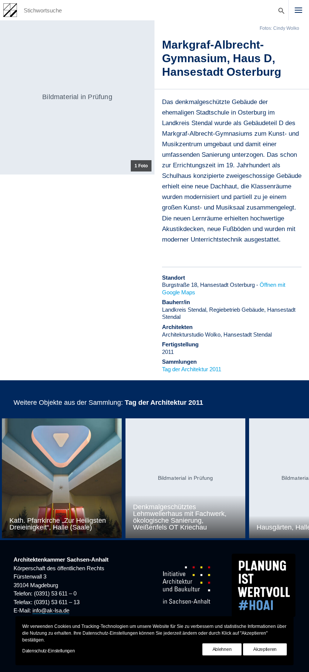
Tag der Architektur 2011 (191, 369)
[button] (298, 10)
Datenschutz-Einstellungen (48, 651)
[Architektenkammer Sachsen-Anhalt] (10, 10)
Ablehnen (222, 649)
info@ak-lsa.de (50, 610)
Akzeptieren (265, 649)
